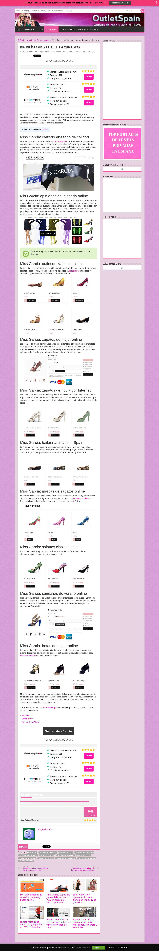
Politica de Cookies (38, 11)
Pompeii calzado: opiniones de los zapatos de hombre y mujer (83, 868)
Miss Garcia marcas (48, 855)
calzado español (61, 141)
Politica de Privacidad (55, 11)
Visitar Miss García (58, 731)
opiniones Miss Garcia (87, 858)
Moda (39, 29)
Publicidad (68, 11)
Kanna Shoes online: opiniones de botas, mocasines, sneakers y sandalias (85, 923)
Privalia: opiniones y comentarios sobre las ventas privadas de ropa (58, 923)
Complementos (50, 29)
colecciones (74, 271)
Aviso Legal (26, 11)
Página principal (27, 40)
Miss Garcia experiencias (28, 855)
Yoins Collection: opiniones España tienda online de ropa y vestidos (84, 898)
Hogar (62, 29)
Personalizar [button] (122, 948)
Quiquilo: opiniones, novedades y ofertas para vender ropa (35, 868)
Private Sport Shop (30, 722)
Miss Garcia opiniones (66, 855)
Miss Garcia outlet (84, 855)
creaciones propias (79, 498)
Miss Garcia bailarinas (48, 852)
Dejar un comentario (73, 52)
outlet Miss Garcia (26, 861)
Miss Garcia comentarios (85, 852)
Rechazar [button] (111, 948)
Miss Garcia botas (66, 852)
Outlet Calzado (55, 52)
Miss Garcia (32, 852)
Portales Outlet (29, 29)
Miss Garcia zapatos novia (66, 858)
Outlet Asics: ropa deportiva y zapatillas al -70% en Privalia (31, 924)
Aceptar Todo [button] (98, 948)
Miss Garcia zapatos (46, 858)
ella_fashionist (27, 52)
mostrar (45, 129)
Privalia (25, 715)
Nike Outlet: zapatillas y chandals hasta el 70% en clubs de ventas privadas (58, 898)
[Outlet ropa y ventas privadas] (26, 19)
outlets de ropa (49, 707)
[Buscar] (142, 11)
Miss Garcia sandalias (27, 858)
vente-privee (27, 719)
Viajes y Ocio (82, 29)
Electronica (94, 29)
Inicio (18, 11)
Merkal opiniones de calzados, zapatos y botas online (31, 897)
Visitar (89, 77)
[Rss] (128, 10)
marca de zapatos (28, 655)
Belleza (71, 29)
